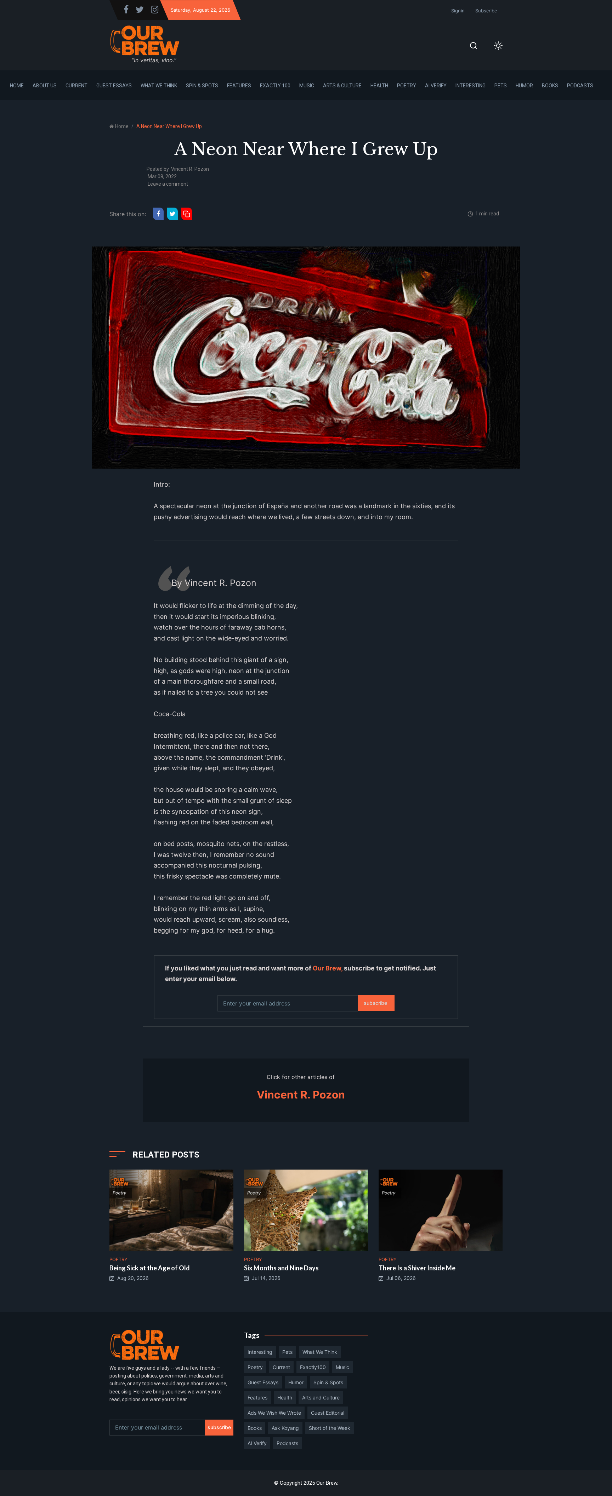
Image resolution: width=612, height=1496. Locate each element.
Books (550, 85)
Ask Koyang (285, 1428)
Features (239, 85)
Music (306, 85)
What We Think (159, 85)
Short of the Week (329, 1428)
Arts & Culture (342, 85)
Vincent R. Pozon (190, 169)
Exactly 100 (275, 85)
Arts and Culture (321, 1397)
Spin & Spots (202, 85)
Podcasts (580, 85)
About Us (45, 85)
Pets (500, 85)
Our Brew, (327, 968)
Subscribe (486, 10)
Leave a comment (168, 184)
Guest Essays (114, 85)
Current (76, 85)
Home (17, 85)
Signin (458, 10)
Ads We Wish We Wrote (274, 1413)
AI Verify (436, 85)
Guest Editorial (327, 1413)
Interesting (470, 85)
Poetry (406, 85)
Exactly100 (313, 1367)
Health (379, 85)
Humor (524, 85)
